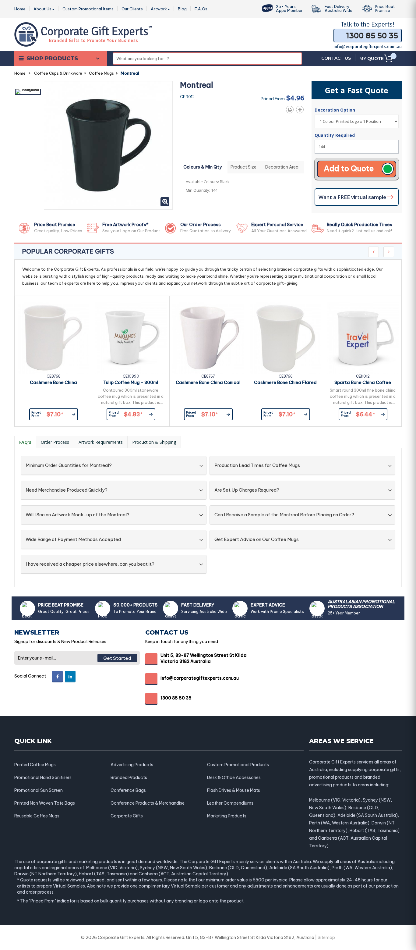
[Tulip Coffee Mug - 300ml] (131, 338)
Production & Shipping (154, 442)
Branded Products (129, 777)
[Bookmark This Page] (301, 108)
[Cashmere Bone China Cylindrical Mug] (53, 338)
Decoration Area (281, 167)
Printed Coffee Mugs (35, 764)
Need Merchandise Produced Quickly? (67, 490)
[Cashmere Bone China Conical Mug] (208, 338)
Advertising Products (132, 764)
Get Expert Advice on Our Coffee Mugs (256, 539)
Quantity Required (335, 135)
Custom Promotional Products (238, 764)
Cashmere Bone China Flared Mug (285, 383)
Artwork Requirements (101, 442)
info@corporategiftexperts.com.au (367, 46)
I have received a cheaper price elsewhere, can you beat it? (90, 564)
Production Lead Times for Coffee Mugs (257, 465)
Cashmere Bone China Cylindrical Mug (53, 383)
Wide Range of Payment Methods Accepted (73, 539)
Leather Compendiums (230, 803)
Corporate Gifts (127, 816)
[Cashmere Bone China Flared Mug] (285, 338)
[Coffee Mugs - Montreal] (28, 92)
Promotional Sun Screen (38, 790)
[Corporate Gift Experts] (83, 33)
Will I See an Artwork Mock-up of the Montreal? (77, 515)
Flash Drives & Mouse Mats (233, 790)
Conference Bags (128, 790)
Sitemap (326, 937)
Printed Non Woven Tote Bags (44, 803)
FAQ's (25, 442)
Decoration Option (335, 110)
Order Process (55, 442)
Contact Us (336, 58)
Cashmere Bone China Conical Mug (208, 383)
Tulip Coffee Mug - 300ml (130, 382)
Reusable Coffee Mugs (36, 816)
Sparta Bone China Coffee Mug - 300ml (362, 383)
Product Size (243, 167)
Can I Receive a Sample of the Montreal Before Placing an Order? (284, 515)
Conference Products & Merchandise (148, 803)
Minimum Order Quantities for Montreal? (69, 465)
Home (20, 73)
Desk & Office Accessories (234, 777)
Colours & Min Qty (202, 167)
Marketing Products (226, 816)
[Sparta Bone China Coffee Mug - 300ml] (363, 338)
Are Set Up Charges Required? (246, 490)
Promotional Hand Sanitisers (43, 777)
